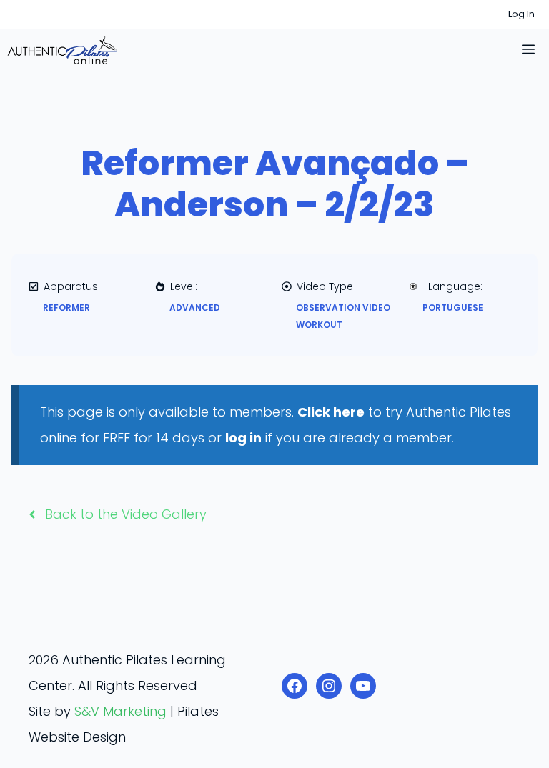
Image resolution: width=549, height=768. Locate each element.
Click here (331, 412)
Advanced (194, 307)
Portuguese (452, 307)
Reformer (66, 307)
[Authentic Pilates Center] (62, 50)
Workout (319, 325)
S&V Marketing (120, 711)
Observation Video (343, 307)
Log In (521, 14)
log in (243, 438)
